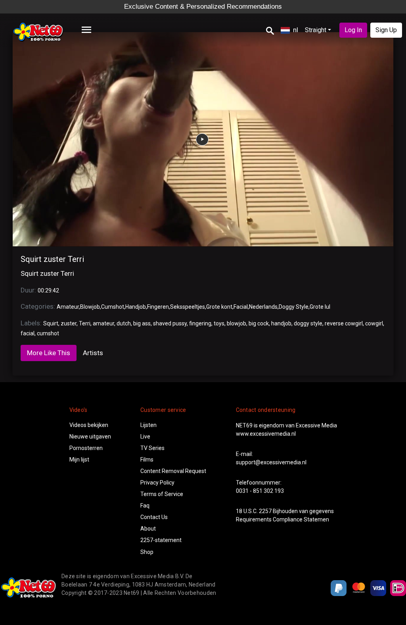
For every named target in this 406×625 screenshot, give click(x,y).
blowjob (236, 323)
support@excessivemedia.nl (271, 462)
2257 (265, 511)
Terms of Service (161, 494)
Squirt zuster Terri (52, 259)
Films (146, 459)
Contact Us (154, 517)
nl (295, 30)
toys (219, 323)
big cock (259, 323)
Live (145, 436)
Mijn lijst (79, 459)
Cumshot (112, 307)
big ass (142, 323)
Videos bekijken (88, 425)
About (148, 528)
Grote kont (219, 307)
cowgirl (374, 323)
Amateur (68, 307)
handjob (281, 323)
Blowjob (90, 307)
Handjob (135, 307)
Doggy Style (293, 307)
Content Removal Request (173, 471)
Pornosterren (86, 448)
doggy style (308, 323)
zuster (69, 323)
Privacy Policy (157, 482)
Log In (353, 30)
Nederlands (263, 307)
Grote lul (320, 307)
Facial (241, 307)
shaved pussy (170, 323)
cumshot (48, 333)
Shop (146, 552)
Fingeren (158, 307)
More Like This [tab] (48, 353)
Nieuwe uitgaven (90, 436)
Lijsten (148, 425)
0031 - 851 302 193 (260, 491)
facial (27, 333)
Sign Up (386, 30)
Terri (84, 323)
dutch (124, 323)
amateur (103, 323)
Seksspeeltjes (187, 307)
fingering (200, 323)
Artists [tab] (93, 353)
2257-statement (161, 540)
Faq (144, 505)
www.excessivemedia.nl (266, 434)
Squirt (50, 323)
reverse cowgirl (344, 323)
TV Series (152, 448)
